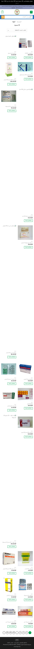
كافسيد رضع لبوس (11, 406)
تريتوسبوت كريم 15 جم (11, 622)
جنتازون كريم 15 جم (28, 622)
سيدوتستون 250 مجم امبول (26, 75)
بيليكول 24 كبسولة (28, 595)
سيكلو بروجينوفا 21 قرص (27, 243)
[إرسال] (3, 17)
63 (13, 632)
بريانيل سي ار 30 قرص (11, 352)
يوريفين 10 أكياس (29, 569)
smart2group (17, 646)
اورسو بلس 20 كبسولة (11, 106)
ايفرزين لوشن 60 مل (11, 595)
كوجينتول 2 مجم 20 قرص (10, 379)
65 (7, 632)
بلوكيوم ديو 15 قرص (28, 379)
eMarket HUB (12, 644)
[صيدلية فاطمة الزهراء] (17, 12)
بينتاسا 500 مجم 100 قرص (10, 80)
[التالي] (4, 632)
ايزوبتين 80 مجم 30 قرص (27, 432)
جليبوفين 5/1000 (29, 53)
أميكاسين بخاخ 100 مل (27, 216)
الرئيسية (19, 22)
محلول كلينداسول (12, 53)
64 (10, 632)
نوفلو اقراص (30, 404)
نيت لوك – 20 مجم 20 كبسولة (9, 542)
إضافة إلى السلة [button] (28, 57)
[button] (31, 12)
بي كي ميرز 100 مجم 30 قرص (9, 569)
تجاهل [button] (17, 3)
